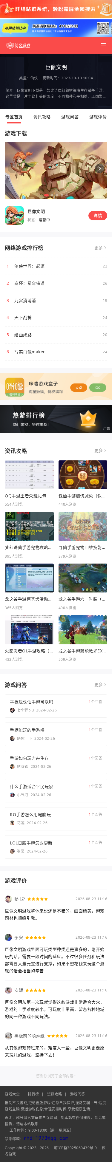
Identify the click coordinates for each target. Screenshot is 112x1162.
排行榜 (33, 1094)
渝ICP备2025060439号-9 (75, 1147)
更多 (98, 248)
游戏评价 (98, 117)
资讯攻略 (42, 117)
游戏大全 (12, 1094)
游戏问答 (70, 117)
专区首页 (14, 117)
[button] (99, 168)
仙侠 (34, 78)
